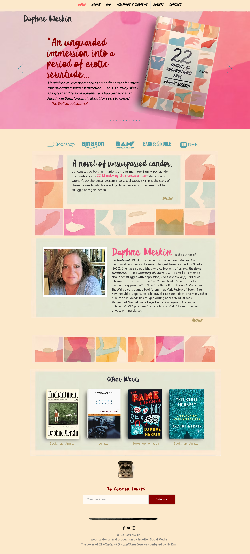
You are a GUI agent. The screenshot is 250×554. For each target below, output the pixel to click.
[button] (96, 5)
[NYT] (110, 120)
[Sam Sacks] (113, 120)
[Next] (229, 69)
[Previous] (20, 69)
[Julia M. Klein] (123, 120)
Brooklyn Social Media (152, 539)
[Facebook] (124, 528)
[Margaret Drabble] (136, 120)
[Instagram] (133, 528)
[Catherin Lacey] (133, 120)
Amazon (194, 443)
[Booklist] (120, 120)
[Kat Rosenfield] (116, 120)
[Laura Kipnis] (139, 120)
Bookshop (180, 443)
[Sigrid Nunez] (129, 120)
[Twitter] (128, 528)
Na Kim (171, 544)
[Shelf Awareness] (126, 120)
